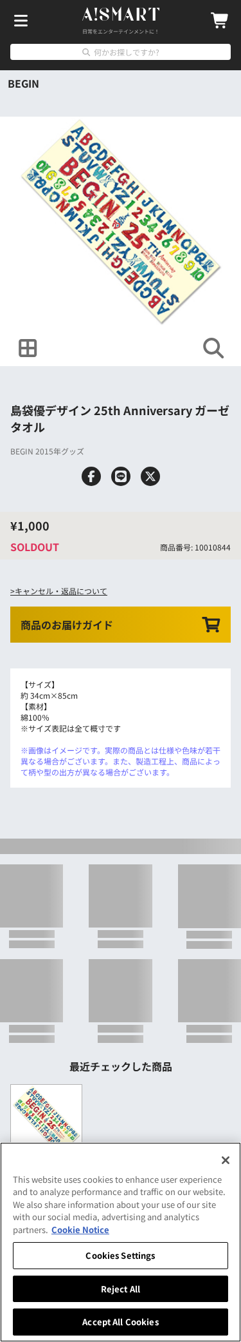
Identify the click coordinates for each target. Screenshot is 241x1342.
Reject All (120, 1289)
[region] (120, 1242)
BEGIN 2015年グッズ (47, 450)
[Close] (225, 1160)
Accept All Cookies (120, 1322)
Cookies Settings (120, 1255)
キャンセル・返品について (61, 590)
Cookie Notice (80, 1229)
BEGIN (23, 83)
